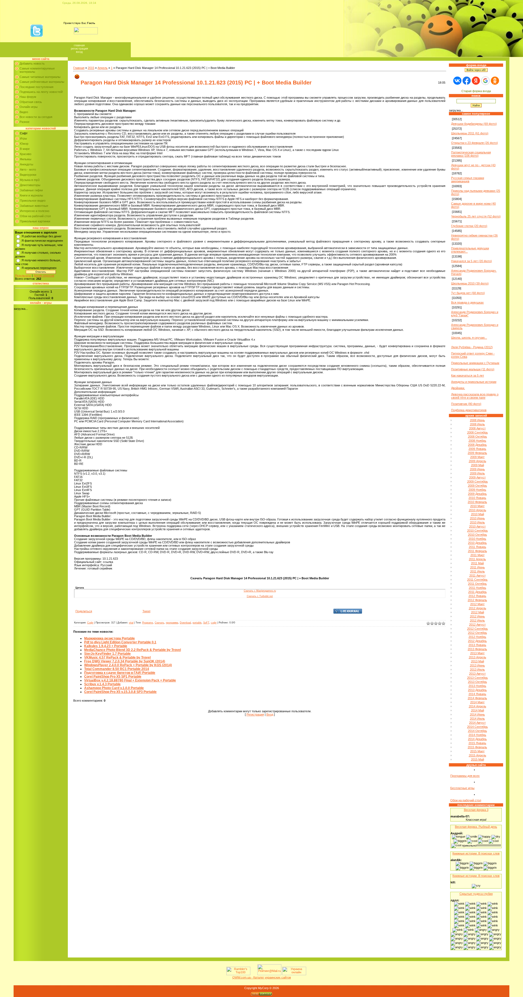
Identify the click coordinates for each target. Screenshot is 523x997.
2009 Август (477, 477)
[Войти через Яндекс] (476, 81)
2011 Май (477, 563)
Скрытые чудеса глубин (476, 893)
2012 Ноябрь (477, 636)
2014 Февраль (477, 698)
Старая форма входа (476, 91)
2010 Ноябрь (477, 538)
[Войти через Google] (485, 80)
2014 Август (477, 722)
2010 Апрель (477, 510)
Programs (147, 622)
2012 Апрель (477, 608)
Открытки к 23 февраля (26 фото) (474, 142)
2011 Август (477, 575)
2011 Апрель (477, 559)
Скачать (159, 622)
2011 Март (477, 555)
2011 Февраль (477, 551)
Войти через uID (476, 70)
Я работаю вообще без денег (42, 236)
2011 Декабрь (477, 591)
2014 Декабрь (477, 739)
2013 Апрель (477, 657)
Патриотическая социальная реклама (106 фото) (471, 154)
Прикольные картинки (35, 221)
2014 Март (477, 702)
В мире (25, 148)
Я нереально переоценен (39, 267)
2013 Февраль (477, 649)
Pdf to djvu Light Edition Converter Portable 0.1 (120, 642)
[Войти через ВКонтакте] (457, 81)
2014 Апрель (477, 706)
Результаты (23, 275)
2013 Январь (477, 645)
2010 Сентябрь (477, 530)
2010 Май (477, 514)
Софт (24, 133)
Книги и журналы (31, 195)
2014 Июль (477, 718)
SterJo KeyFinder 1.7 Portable (107, 654)
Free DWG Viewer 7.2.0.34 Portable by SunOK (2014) (124, 661)
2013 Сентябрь (477, 677)
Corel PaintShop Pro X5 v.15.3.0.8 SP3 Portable (120, 692)
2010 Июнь (477, 518)
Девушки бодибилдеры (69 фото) (474, 123)
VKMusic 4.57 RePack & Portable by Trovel (117, 657)
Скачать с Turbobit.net (260, 596)
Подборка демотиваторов (468, 410)
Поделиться (83, 611)
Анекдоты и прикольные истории (473, 381)
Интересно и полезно (34, 211)
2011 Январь (477, 546)
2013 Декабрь (477, 690)
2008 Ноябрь (477, 440)
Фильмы (25, 159)
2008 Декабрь (477, 444)
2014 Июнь (477, 714)
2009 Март (477, 457)
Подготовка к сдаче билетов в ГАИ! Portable (119, 673)
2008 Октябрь (477, 436)
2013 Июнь (477, 665)
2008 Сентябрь (477, 432)
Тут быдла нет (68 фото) (468, 293)
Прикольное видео (32, 200)
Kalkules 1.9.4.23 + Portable (105, 646)
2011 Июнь (477, 567)
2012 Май (477, 612)
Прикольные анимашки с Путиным (475, 363)
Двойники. (458, 388)
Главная (79, 45)
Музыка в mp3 (29, 179)
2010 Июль (477, 522)
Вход (79, 51)
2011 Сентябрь (477, 579)
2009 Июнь (477, 469)
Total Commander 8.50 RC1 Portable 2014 (116, 669)
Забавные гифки (31, 190)
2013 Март (477, 653)
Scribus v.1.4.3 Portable (102, 684)
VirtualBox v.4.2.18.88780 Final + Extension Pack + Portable (130, 680)
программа (172, 622)
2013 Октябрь (477, 681)
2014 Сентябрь (477, 726)
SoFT (206, 622)
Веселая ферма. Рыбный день (476, 826)
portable (197, 622)
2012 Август (477, 624)
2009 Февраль (477, 452)
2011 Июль (477, 571)
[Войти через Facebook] (467, 81)
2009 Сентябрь (477, 481)
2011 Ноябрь (477, 587)
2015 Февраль (477, 747)
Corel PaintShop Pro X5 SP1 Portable (112, 676)
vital (131, 622)
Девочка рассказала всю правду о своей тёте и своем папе (474, 396)
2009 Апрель (477, 461)
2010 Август (477, 526)
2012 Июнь (477, 616)
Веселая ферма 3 (476, 809)
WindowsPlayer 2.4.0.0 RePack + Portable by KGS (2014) (128, 665)
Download (185, 622)
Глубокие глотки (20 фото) (469, 226)
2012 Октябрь (477, 632)
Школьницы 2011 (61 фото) (469, 133)
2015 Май (477, 759)
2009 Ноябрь (477, 489)
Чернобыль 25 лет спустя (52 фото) (476, 216)
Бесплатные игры (462, 788)
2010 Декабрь (477, 542)
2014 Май (477, 710)
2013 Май (477, 661)
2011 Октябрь (477, 583)
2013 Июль (477, 669)
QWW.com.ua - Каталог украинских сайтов (261, 977)
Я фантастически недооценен (42, 240)
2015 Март (477, 751)
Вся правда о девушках (467, 302)
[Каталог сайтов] (253, 974)
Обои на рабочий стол (35, 216)
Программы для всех (465, 775)
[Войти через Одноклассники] (495, 81)
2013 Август (477, 673)
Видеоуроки (28, 174)
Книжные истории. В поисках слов (476, 853)
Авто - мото (28, 169)
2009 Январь (477, 448)
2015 (91, 67)
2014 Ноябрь (477, 735)
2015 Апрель (477, 755)
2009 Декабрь (477, 493)
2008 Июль (477, 424)
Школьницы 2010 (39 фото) (470, 283)
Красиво (25, 154)
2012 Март (477, 604)
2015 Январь (477, 743)
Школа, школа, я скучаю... (469, 337)
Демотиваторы (30, 185)
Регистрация (79, 48)
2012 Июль (477, 620)
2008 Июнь (477, 420)
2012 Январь (477, 596)
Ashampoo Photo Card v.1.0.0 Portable (114, 688)
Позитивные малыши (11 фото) (472, 369)
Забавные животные (34, 205)
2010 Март (477, 506)
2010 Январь (477, 497)
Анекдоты (26, 164)
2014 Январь (477, 694)
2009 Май (477, 465)
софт (214, 622)
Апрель (103, 67)
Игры (23, 138)
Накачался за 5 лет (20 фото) (471, 261)
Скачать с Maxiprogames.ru (260, 590)
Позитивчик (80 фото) (466, 403)
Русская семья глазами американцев (467, 179)
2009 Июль (477, 473)
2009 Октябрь (477, 485)
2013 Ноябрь (477, 685)
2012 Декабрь (477, 641)
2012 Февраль (477, 600)
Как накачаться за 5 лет (467, 375)
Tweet (146, 611)
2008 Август (477, 428)
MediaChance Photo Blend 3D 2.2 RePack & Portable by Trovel (132, 650)
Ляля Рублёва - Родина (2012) (472, 347)
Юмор (24, 143)
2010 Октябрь (477, 534)
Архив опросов (44, 275)
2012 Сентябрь (477, 628)
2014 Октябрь (477, 730)
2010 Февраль (477, 502)
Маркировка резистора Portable (109, 638)
